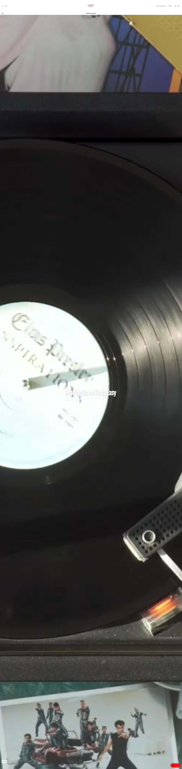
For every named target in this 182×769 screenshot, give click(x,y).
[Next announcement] (126, 13)
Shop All (68, 406)
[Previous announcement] (56, 13)
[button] (3, 6)
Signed (74, 406)
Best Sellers (81, 406)
